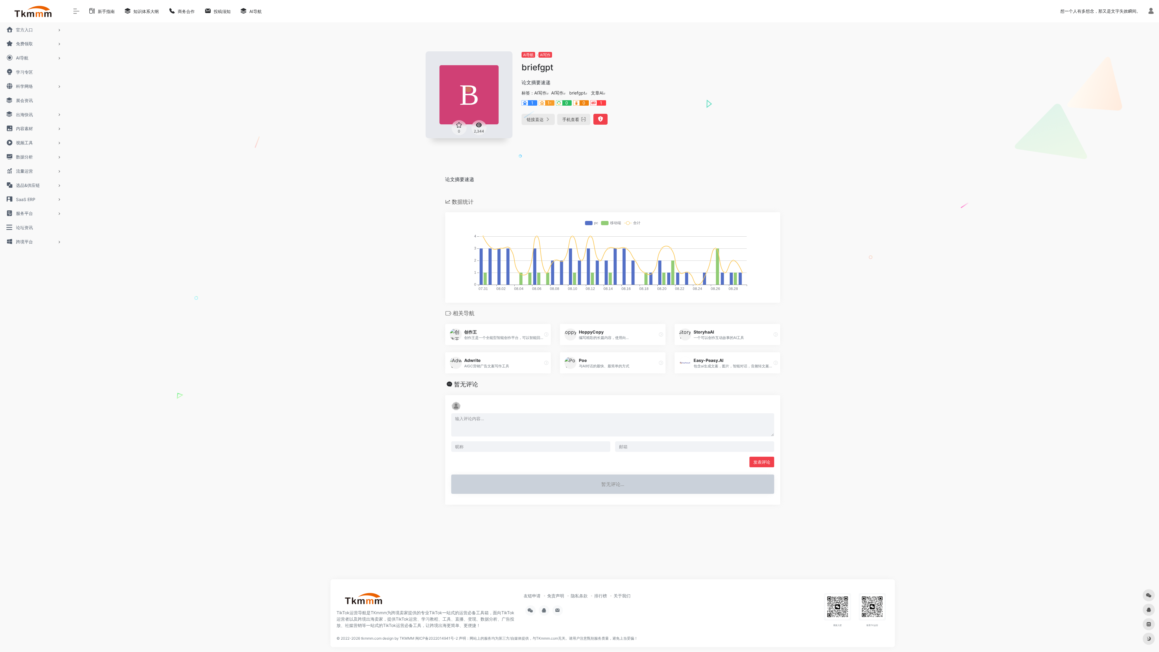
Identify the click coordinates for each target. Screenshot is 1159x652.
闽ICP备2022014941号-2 (436, 638)
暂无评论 (466, 384)
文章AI (597, 92)
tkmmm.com (371, 638)
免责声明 (555, 595)
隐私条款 (579, 595)
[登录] (1151, 11)
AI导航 (528, 55)
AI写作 (545, 55)
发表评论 (761, 462)
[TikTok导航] (364, 600)
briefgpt (577, 92)
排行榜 (600, 595)
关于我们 (622, 595)
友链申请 (532, 595)
